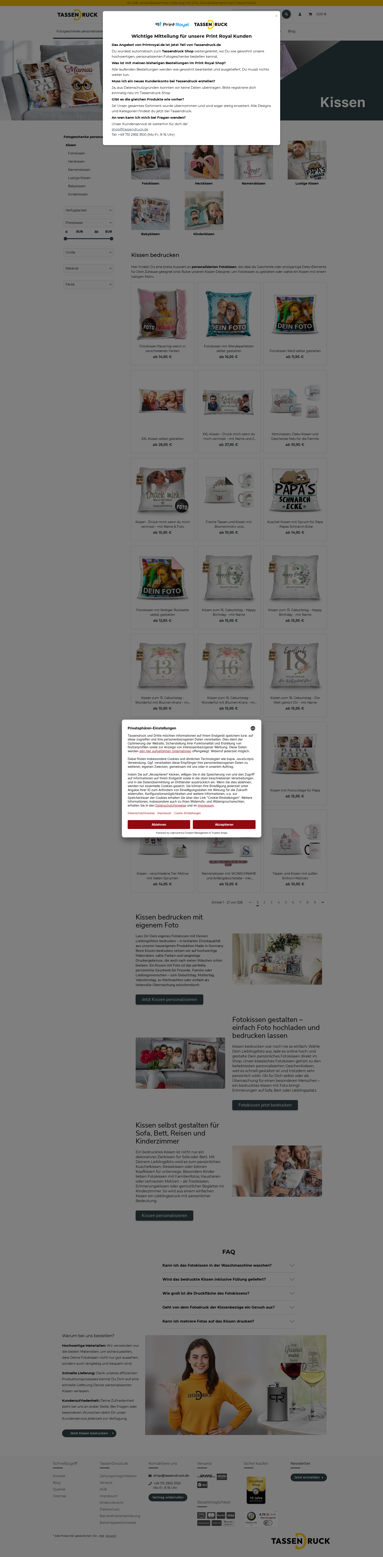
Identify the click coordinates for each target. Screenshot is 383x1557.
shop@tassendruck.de (130, 129)
